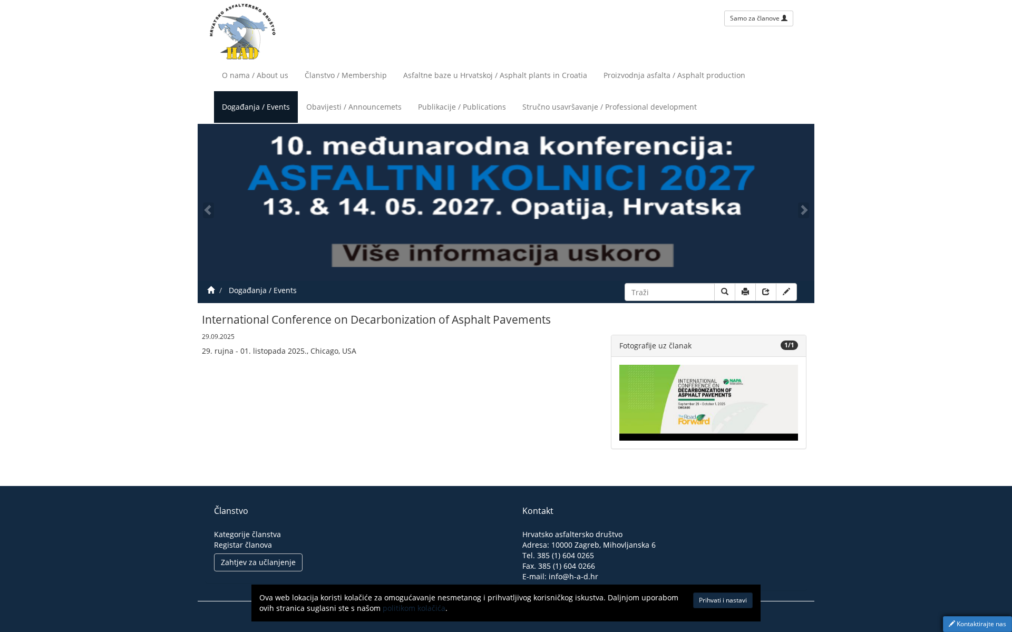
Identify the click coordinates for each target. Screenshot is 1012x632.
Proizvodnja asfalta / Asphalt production (674, 75)
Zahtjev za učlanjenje (258, 562)
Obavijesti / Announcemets (354, 107)
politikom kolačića (414, 608)
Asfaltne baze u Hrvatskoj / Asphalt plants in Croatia (495, 75)
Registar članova (243, 545)
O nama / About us (255, 75)
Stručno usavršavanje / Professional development (609, 107)
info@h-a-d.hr (573, 576)
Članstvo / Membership (346, 75)
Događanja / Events (256, 107)
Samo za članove (755, 18)
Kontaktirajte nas (980, 623)
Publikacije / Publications (462, 107)
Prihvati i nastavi (723, 600)
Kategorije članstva (247, 534)
